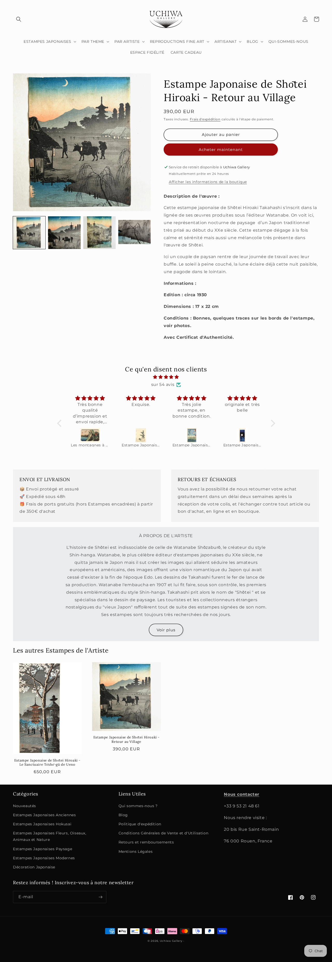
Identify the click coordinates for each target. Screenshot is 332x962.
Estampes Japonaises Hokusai (42, 824)
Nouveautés (24, 806)
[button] (18, 19)
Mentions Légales (136, 851)
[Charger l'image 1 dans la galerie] (29, 232)
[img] (166, 377)
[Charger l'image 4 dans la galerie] (134, 232)
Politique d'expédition (140, 824)
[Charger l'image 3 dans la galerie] (99, 232)
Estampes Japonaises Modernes (44, 858)
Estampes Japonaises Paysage (42, 849)
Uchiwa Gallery (171, 941)
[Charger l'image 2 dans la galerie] (64, 232)
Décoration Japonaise (34, 867)
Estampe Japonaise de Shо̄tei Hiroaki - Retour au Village (126, 739)
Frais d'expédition (205, 119)
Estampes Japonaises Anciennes (44, 815)
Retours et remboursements (146, 842)
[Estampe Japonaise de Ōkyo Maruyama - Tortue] (141, 435)
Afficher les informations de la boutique (208, 181)
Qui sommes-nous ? (138, 806)
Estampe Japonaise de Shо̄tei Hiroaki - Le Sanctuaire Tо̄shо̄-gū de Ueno (47, 762)
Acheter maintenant (221, 149)
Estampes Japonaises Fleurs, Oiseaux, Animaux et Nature (49, 836)
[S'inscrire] (100, 897)
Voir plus (166, 629)
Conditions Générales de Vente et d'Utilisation (164, 833)
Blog (123, 815)
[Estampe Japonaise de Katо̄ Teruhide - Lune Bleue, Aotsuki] (242, 435)
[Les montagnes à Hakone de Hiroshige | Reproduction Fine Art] (90, 435)
